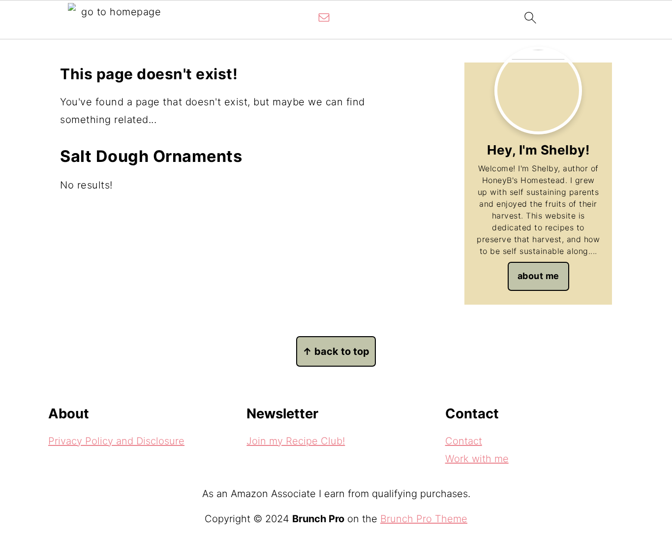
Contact (463, 441)
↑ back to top (336, 351)
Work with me (477, 459)
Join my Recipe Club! (295, 441)
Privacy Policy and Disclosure (116, 441)
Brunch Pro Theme (423, 519)
